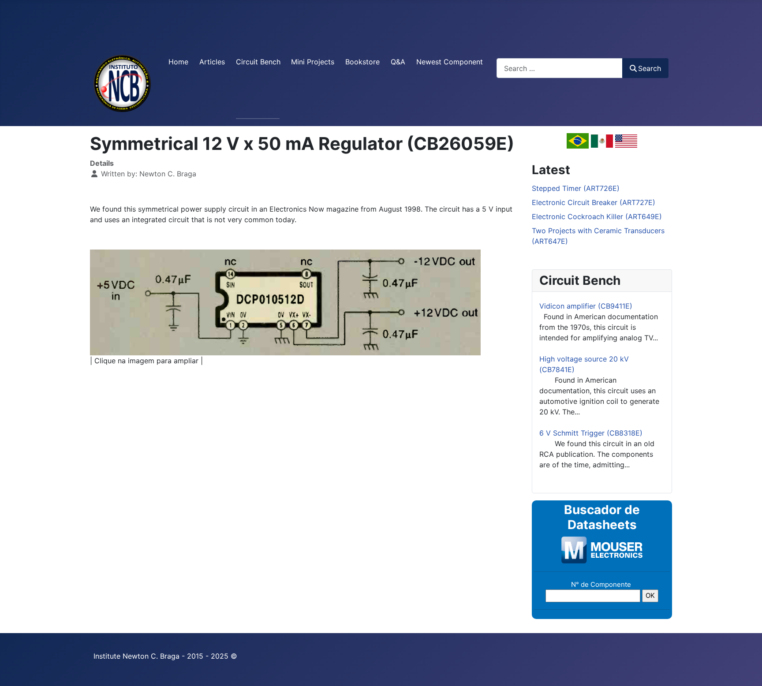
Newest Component (449, 61)
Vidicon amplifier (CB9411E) (585, 306)
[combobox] (560, 68)
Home (178, 61)
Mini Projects (312, 61)
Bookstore (362, 61)
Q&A (398, 61)
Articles (212, 61)
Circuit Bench (258, 61)
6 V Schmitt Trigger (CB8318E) (590, 433)
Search (649, 68)
